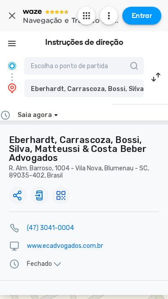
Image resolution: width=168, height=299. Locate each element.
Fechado (39, 264)
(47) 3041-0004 (50, 228)
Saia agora (34, 115)
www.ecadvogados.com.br (65, 246)
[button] (84, 88)
